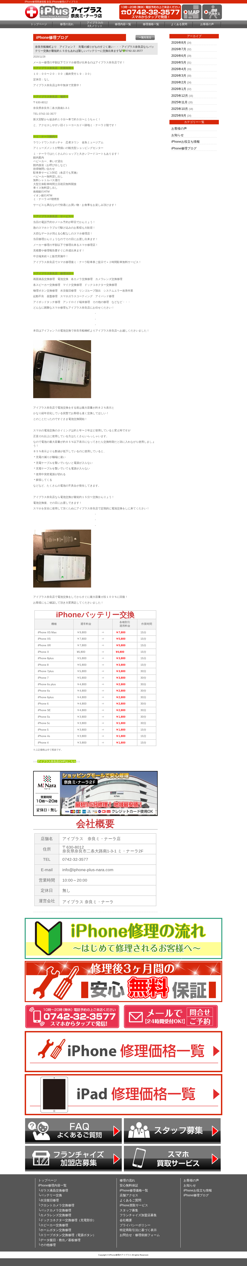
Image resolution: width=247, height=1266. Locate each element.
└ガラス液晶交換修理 (53, 1190)
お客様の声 (207, 24)
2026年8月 (178, 42)
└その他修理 (47, 1244)
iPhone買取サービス (134, 1205)
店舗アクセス (129, 1195)
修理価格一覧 (151, 24)
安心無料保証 (129, 1185)
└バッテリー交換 (50, 1195)
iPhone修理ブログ (184, 148)
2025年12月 (179, 95)
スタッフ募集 (129, 1210)
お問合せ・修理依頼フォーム (140, 1235)
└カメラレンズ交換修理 (54, 1215)
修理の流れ (67, 24)
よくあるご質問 (130, 1200)
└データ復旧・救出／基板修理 (59, 1240)
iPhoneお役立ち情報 (185, 141)
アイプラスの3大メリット (95, 24)
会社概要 (126, 1220)
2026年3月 (178, 75)
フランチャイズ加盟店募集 (138, 1215)
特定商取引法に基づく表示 (138, 1230)
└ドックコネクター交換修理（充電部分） (67, 1220)
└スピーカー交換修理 (53, 1225)
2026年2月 (178, 82)
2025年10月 (179, 108)
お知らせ (177, 135)
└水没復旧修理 (48, 1200)
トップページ (39, 24)
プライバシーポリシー (135, 1225)
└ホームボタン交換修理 (54, 1230)
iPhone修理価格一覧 (134, 1190)
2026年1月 (178, 89)
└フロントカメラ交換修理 (56, 1205)
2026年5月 (178, 62)
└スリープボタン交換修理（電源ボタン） (67, 1235)
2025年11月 (179, 102)
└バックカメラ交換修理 (54, 1210)
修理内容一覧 (123, 24)
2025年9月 (178, 115)
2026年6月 (178, 55)
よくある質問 (179, 24)
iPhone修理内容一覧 (52, 1185)
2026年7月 (178, 49)
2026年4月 (178, 69)
